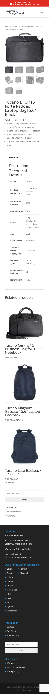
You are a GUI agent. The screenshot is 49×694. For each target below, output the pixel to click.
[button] (39, 37)
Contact (10, 627)
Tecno (9, 602)
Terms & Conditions (16, 667)
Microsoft (24, 573)
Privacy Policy (13, 671)
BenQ (9, 573)
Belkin (9, 569)
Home (7, 26)
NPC (9, 594)
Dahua (10, 581)
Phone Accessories (13, 511)
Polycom (23, 569)
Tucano (14, 26)
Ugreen (10, 606)
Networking (10, 515)
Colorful (10, 577)
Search (24, 499)
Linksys (10, 585)
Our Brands (12, 631)
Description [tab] (13, 157)
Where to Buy (13, 635)
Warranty (11, 663)
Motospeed (12, 589)
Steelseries (12, 610)
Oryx (9, 598)
